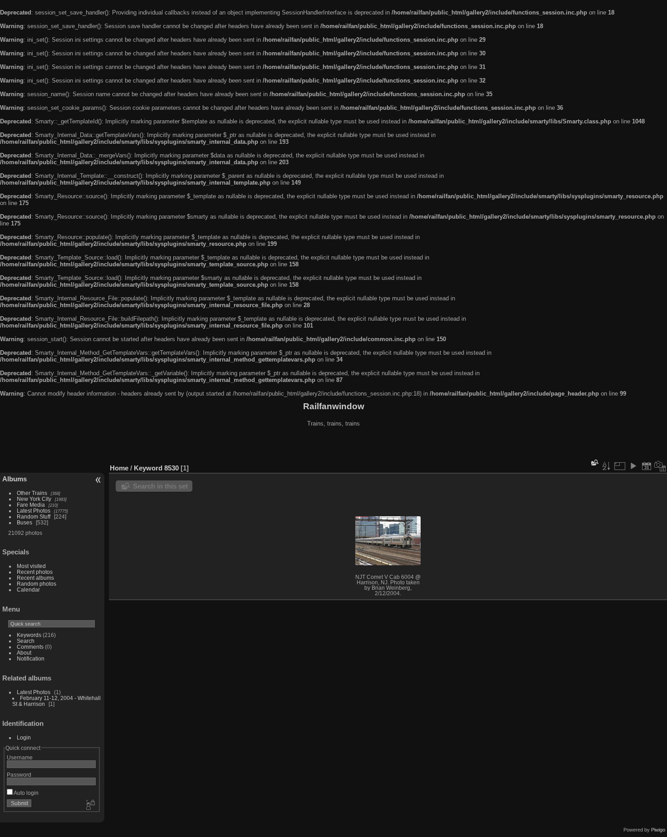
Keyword (148, 468)
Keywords (29, 635)
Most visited (31, 566)
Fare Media (31, 505)
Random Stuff (33, 516)
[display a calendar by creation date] (660, 466)
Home (119, 468)
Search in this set (160, 486)
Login (24, 737)
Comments (30, 647)
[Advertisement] (333, 446)
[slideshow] (633, 466)
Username (20, 757)
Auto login (26, 793)
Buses (24, 522)
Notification (30, 658)
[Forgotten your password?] (90, 805)
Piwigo (658, 829)
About (24, 653)
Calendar (28, 589)
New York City (34, 499)
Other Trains (32, 493)
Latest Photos (33, 511)
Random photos (36, 584)
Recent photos (35, 572)
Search (25, 641)
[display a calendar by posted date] (646, 466)
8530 (171, 468)
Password (19, 775)
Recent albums (35, 578)
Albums (14, 479)
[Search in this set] (594, 463)
